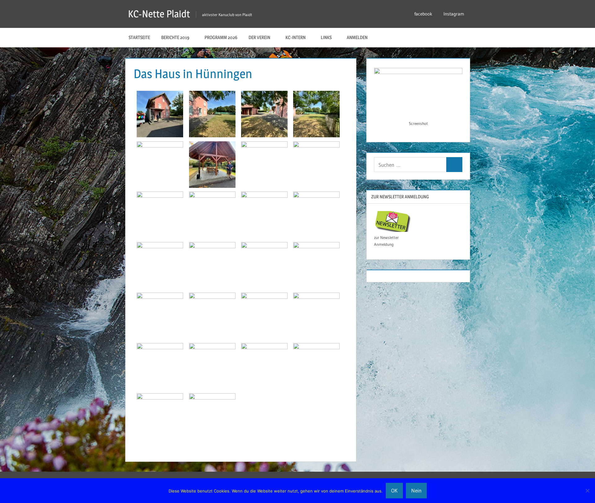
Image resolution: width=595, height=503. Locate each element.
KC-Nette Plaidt (159, 14)
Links (326, 37)
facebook (423, 14)
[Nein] (587, 491)
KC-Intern (295, 37)
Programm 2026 (221, 37)
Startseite (139, 37)
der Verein (259, 37)
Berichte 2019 (175, 37)
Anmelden (357, 37)
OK (394, 490)
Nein (416, 490)
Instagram (453, 14)
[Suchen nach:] (410, 164)
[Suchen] (454, 164)
